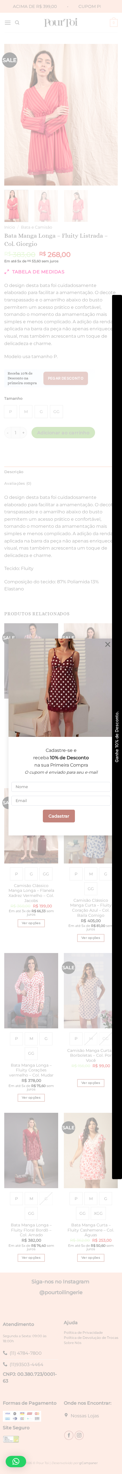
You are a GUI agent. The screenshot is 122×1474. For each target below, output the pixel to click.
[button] (16, 1461)
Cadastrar (59, 816)
